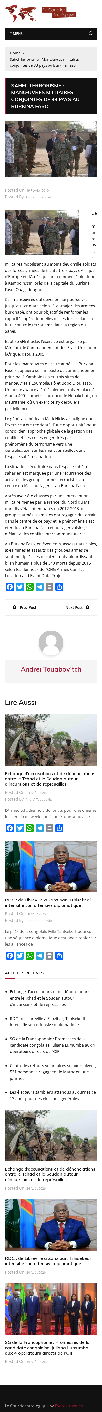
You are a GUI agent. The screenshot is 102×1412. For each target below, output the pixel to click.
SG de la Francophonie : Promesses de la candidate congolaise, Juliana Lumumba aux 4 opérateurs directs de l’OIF (52, 1045)
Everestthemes (69, 1406)
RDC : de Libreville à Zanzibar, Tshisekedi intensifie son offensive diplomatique (48, 902)
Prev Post (28, 607)
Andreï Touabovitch (40, 197)
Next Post (74, 607)
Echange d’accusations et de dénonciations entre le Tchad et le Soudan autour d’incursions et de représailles (50, 779)
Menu (18, 33)
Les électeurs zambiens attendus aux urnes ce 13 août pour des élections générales (53, 1095)
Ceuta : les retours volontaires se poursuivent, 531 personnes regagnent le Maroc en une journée (53, 1072)
